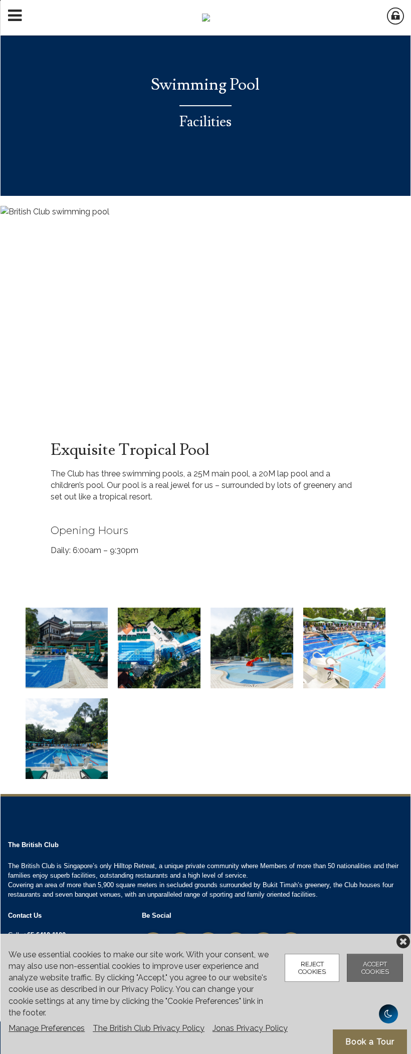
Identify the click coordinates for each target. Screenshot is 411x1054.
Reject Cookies (312, 967)
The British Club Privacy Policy (148, 1028)
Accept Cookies (375, 967)
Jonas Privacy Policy (250, 1028)
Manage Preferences (47, 1028)
